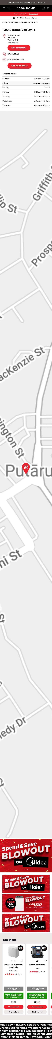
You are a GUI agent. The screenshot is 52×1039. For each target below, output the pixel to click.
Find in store (14, 1012)
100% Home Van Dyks (28, 22)
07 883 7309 (13, 54)
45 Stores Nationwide (28, 18)
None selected (33, 13)
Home (4, 22)
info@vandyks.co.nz (15, 59)
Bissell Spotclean (37, 965)
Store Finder (13, 22)
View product (13, 1007)
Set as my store (19, 66)
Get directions (18, 48)
